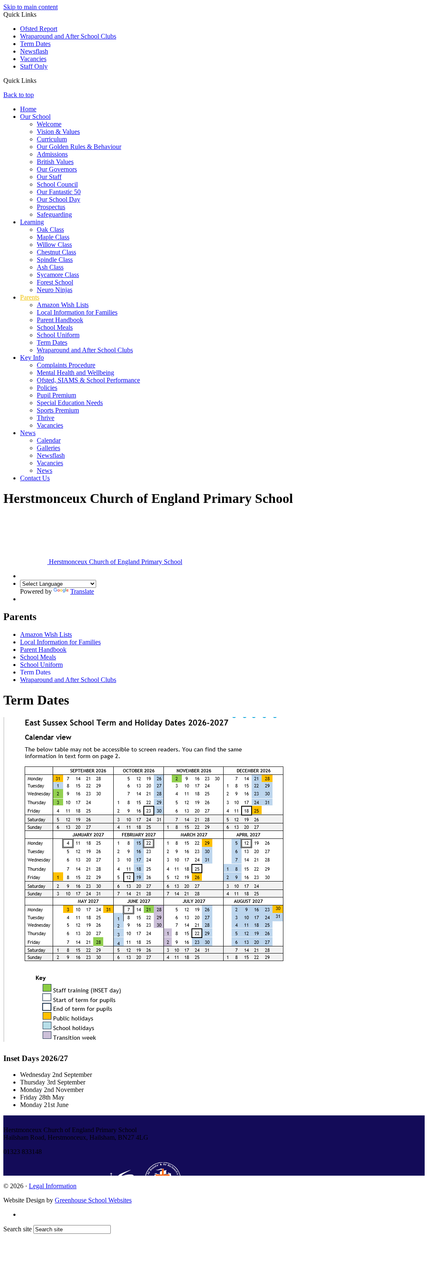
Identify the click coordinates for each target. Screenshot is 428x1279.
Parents (29, 297)
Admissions (52, 154)
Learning (32, 222)
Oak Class (50, 229)
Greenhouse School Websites (93, 1200)
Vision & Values (58, 131)
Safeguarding (54, 214)
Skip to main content (30, 6)
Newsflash (34, 51)
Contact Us (35, 478)
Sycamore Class (58, 274)
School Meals (55, 327)
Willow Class (54, 244)
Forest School (55, 282)
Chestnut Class (56, 252)
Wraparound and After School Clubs (68, 36)
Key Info (32, 357)
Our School (35, 116)
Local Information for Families (77, 312)
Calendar (49, 440)
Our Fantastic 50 (59, 191)
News (28, 432)
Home (28, 109)
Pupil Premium (56, 395)
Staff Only (34, 66)
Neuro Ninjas (54, 289)
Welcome (49, 124)
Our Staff (49, 176)
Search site (17, 1229)
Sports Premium (58, 410)
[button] (39, 80)
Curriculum (52, 139)
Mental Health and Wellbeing (75, 372)
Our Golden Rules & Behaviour (79, 146)
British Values (55, 161)
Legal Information (52, 1185)
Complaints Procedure (66, 365)
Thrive (45, 417)
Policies (47, 387)
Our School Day (58, 199)
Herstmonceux (114, 561)
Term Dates (35, 43)
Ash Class (50, 267)
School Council (57, 184)
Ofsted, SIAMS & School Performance (88, 380)
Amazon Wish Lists (63, 304)
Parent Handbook (60, 319)
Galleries (48, 447)
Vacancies (33, 58)
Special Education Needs (70, 402)
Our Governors (57, 169)
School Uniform (58, 334)
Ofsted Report (38, 28)
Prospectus (51, 206)
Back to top (18, 94)
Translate (82, 591)
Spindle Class (55, 259)
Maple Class (53, 237)
